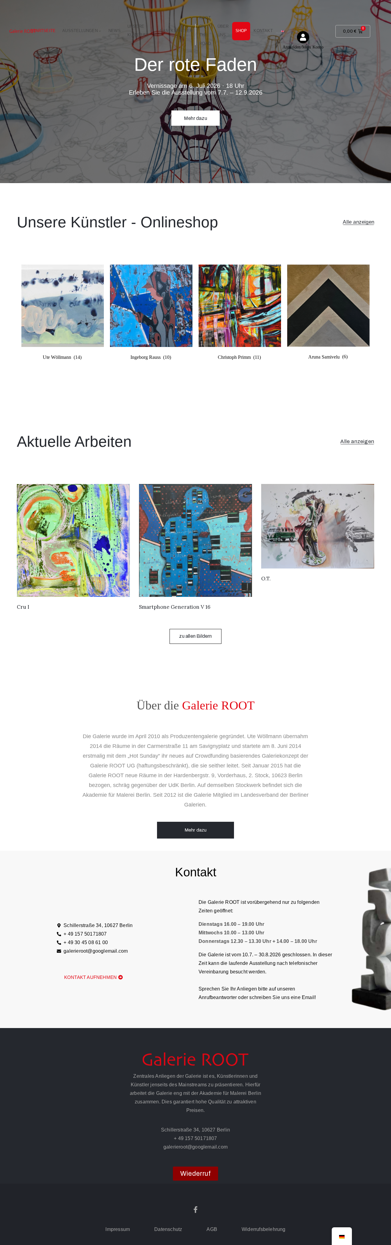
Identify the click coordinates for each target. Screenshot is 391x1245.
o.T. (266, 578)
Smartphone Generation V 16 (174, 607)
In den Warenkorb (73, 589)
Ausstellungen (80, 30)
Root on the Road (205, 31)
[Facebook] (195, 1209)
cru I (23, 607)
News (114, 30)
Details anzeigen (195, 107)
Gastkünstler (176, 30)
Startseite (43, 30)
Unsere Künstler (138, 30)
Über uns (223, 30)
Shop (241, 30)
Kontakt (263, 30)
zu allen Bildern (195, 636)
